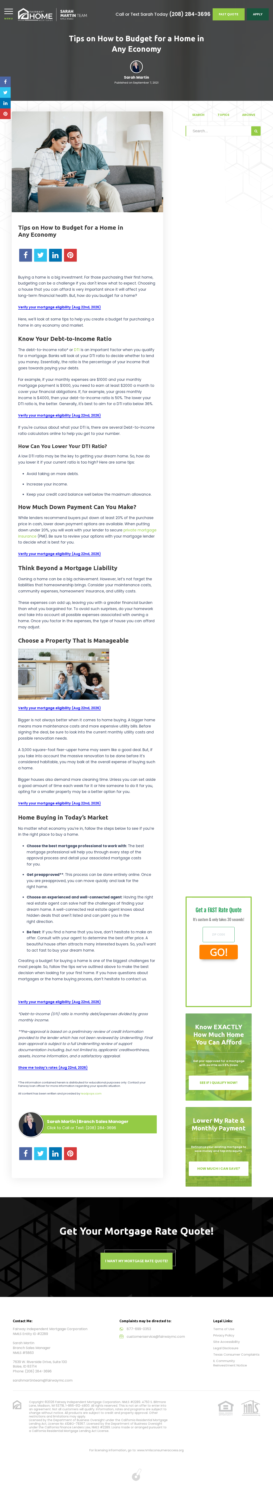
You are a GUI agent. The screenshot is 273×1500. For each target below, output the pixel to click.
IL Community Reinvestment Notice (230, 1363)
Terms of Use (223, 1329)
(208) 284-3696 (190, 14)
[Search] (256, 131)
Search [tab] (198, 115)
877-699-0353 (139, 1328)
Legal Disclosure (225, 1348)
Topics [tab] (223, 115)
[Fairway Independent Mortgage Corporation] (52, 14)
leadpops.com (91, 1094)
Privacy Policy (223, 1335)
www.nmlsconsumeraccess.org (160, 1450)
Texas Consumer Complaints (236, 1354)
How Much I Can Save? (218, 1168)
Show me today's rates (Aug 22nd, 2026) (53, 1067)
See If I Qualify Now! (219, 1082)
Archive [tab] (248, 115)
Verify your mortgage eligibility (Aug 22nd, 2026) (59, 307)
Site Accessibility (226, 1341)
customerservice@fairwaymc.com (156, 1336)
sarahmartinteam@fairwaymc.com (43, 1380)
